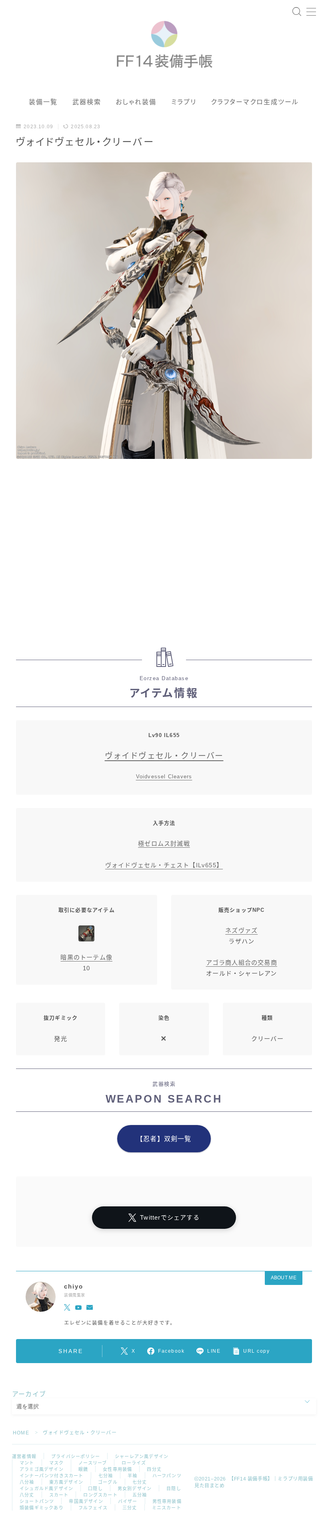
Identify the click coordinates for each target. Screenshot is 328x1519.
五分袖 (139, 1495)
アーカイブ (29, 1394)
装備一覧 (43, 102)
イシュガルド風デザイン (46, 1488)
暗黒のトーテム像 (86, 957)
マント (27, 1462)
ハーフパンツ (167, 1475)
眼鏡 (83, 1469)
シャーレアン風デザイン (141, 1456)
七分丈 (139, 1482)
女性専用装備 (117, 1469)
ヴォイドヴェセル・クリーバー (164, 755)
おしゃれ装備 (136, 102)
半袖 (132, 1475)
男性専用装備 (167, 1501)
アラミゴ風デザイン (42, 1469)
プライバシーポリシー (75, 1456)
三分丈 (129, 1507)
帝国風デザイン (86, 1501)
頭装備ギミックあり (42, 1507)
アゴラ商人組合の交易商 (241, 962)
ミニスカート (166, 1507)
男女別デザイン (135, 1488)
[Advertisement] (164, 557)
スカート (59, 1495)
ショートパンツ (37, 1501)
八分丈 (27, 1495)
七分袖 (105, 1475)
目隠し (173, 1488)
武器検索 (86, 102)
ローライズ (134, 1462)
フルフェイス (93, 1507)
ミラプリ (183, 102)
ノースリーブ (92, 1462)
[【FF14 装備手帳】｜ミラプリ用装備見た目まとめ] (164, 41)
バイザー (128, 1501)
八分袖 (27, 1482)
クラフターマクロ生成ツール (255, 102)
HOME (21, 1433)
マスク (56, 1462)
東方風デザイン (66, 1482)
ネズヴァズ (241, 930)
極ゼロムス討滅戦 (164, 843)
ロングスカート (100, 1495)
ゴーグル (108, 1482)
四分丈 (154, 1469)
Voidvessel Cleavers (164, 777)
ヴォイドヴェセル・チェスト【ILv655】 (164, 865)
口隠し (95, 1488)
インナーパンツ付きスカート (52, 1475)
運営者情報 (24, 1456)
